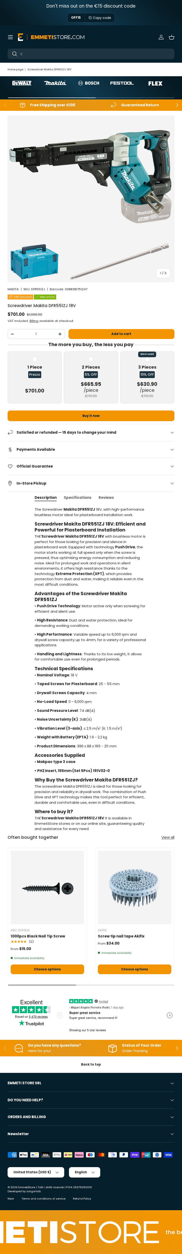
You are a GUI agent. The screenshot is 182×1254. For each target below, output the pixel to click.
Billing (34, 321)
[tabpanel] (91, 669)
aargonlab (33, 1191)
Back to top (91, 1064)
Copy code (102, 17)
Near (11, 1198)
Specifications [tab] (77, 497)
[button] (171, 37)
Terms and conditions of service (43, 1198)
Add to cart (121, 334)
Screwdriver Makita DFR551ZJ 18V (49, 69)
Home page (15, 69)
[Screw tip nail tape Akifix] (134, 887)
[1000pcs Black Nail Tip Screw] (47, 887)
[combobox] (91, 54)
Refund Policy (82, 1198)
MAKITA (13, 289)
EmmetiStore (26, 1187)
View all (167, 837)
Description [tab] (46, 497)
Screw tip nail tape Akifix (121, 936)
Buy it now (91, 416)
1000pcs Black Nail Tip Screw (38, 936)
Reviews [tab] (106, 497)
